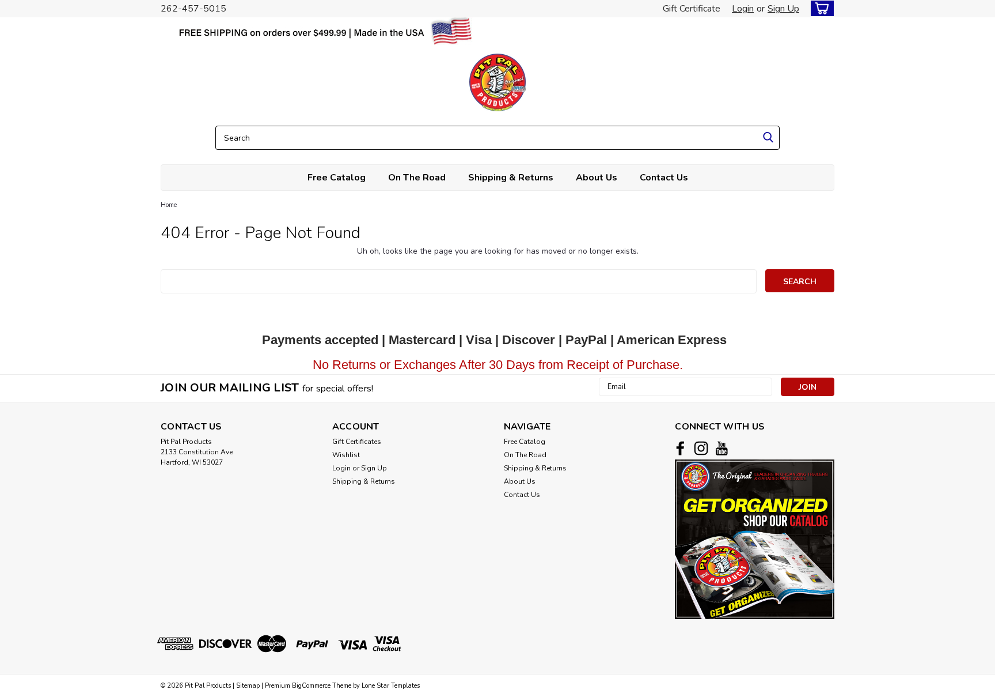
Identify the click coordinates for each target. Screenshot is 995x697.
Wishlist (346, 454)
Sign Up (783, 8)
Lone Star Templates (391, 685)
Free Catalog (336, 177)
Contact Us (664, 177)
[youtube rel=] (722, 448)
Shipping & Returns (510, 177)
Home (169, 205)
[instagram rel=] (701, 448)
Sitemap (248, 685)
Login (743, 8)
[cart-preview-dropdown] (819, 8)
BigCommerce (311, 685)
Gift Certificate (691, 8)
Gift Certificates (356, 441)
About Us (596, 177)
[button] (754, 539)
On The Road (417, 177)
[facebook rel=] (680, 448)
